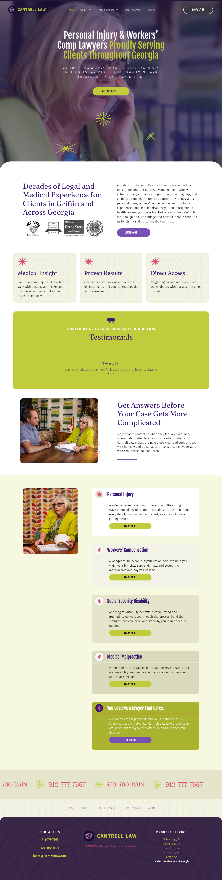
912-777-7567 (50, 839)
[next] (167, 365)
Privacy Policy (130, 846)
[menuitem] (70, 9)
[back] (55, 365)
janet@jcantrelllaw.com (50, 856)
